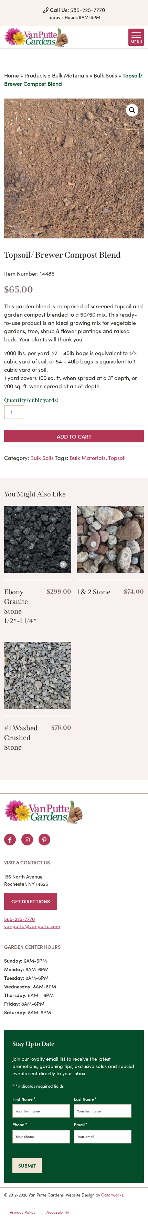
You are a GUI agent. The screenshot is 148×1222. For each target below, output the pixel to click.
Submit (27, 1165)
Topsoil (117, 457)
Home (11, 75)
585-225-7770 (77, 9)
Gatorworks (112, 1195)
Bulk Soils (105, 75)
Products (35, 75)
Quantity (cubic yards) (31, 400)
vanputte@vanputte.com (32, 926)
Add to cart (74, 436)
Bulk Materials (70, 75)
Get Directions (30, 901)
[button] (132, 110)
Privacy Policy (22, 1212)
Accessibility (57, 1212)
